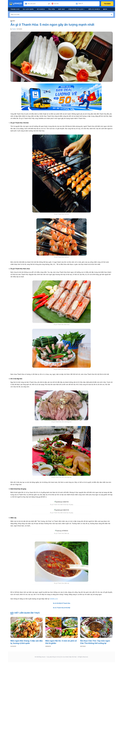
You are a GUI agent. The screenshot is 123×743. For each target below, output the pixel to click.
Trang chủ (15, 9)
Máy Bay (61, 9)
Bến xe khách (94, 9)
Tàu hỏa (51, 9)
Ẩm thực (12, 20)
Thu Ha (14, 29)
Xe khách (41, 9)
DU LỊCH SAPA (28, 9)
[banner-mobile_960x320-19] (61, 97)
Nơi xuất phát (32, 3)
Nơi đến (56, 3)
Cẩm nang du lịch (76, 9)
